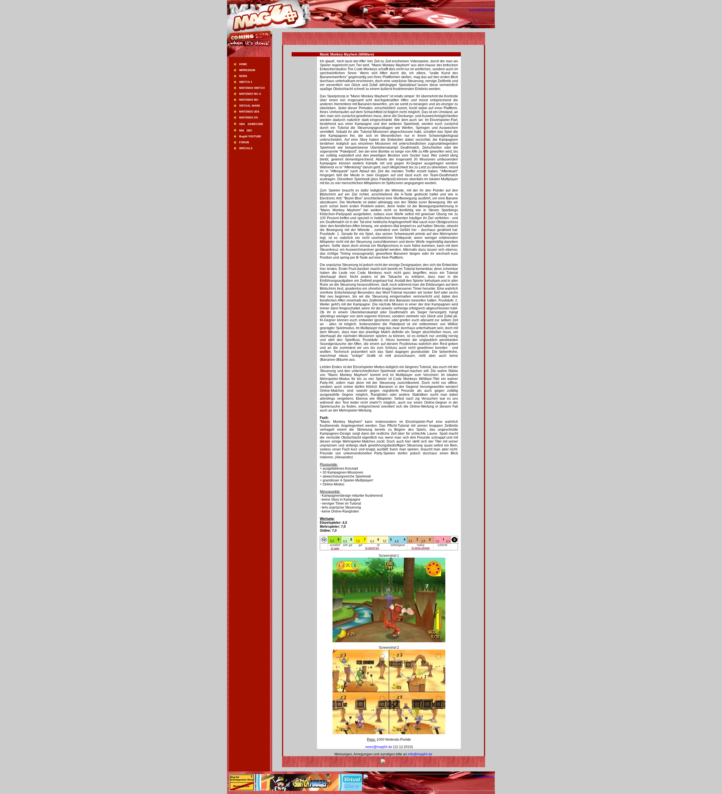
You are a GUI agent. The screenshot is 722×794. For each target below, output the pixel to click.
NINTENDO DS (248, 117)
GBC (249, 130)
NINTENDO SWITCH (252, 88)
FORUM (244, 142)
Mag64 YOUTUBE (250, 136)
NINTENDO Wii (248, 99)
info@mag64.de (420, 754)
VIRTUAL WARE (249, 105)
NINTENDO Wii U (250, 94)
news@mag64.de (379, 747)
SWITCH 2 (245, 82)
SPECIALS (245, 148)
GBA (242, 124)
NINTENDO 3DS (249, 111)
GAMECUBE (255, 124)
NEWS (243, 76)
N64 (241, 130)
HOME (243, 64)
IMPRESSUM (247, 70)
